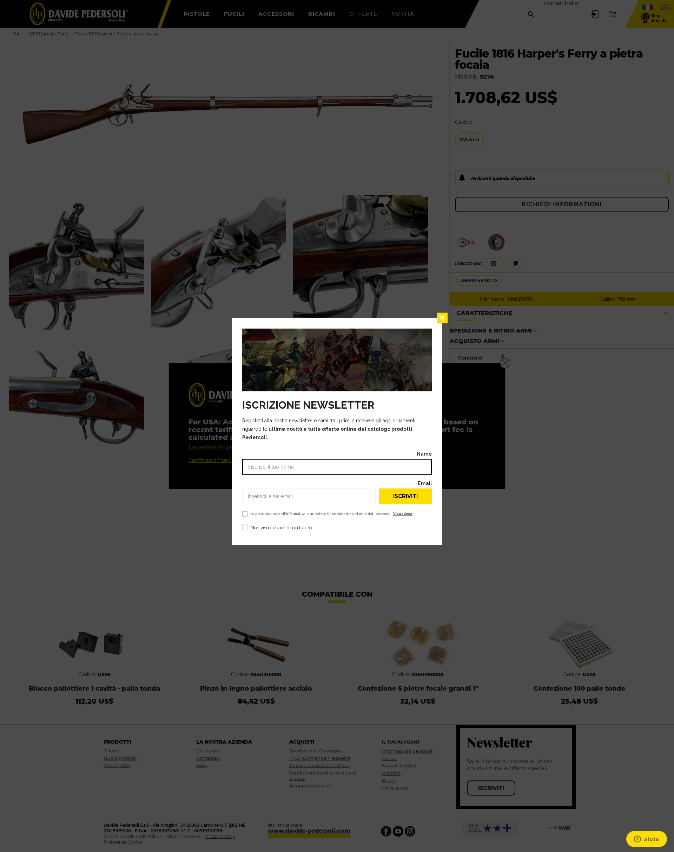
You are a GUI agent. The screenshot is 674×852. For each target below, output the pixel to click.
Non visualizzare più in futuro (281, 527)
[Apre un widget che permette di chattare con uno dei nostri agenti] (646, 839)
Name (424, 454)
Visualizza (402, 514)
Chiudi (442, 318)
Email (425, 483)
